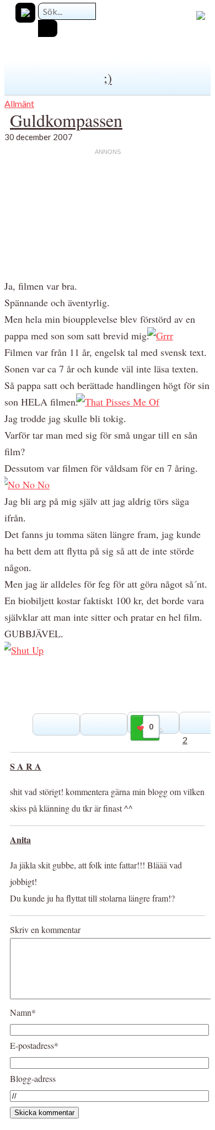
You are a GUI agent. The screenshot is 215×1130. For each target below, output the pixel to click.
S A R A (25, 766)
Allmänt (19, 103)
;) (108, 78)
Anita (20, 839)
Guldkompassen (66, 120)
